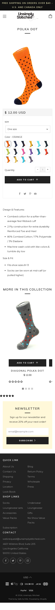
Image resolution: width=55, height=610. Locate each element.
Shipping (8, 476)
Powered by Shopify (38, 599)
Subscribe (26, 440)
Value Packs (10, 518)
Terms (31, 476)
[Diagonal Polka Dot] (27, 328)
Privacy (7, 481)
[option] (28, 76)
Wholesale (34, 481)
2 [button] (26, 389)
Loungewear (35, 507)
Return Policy (35, 471)
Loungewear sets (13, 507)
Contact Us (9, 471)
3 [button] (29, 389)
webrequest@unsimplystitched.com (24, 538)
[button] (16, 381)
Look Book (9, 491)
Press (31, 486)
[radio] (8, 144)
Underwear (34, 502)
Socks (6, 502)
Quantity (10, 170)
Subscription (10, 527)
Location (8, 486)
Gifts (30, 512)
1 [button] (23, 389)
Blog (30, 466)
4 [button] (32, 389)
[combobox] (28, 129)
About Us (8, 466)
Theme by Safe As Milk (18, 599)
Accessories (9, 512)
